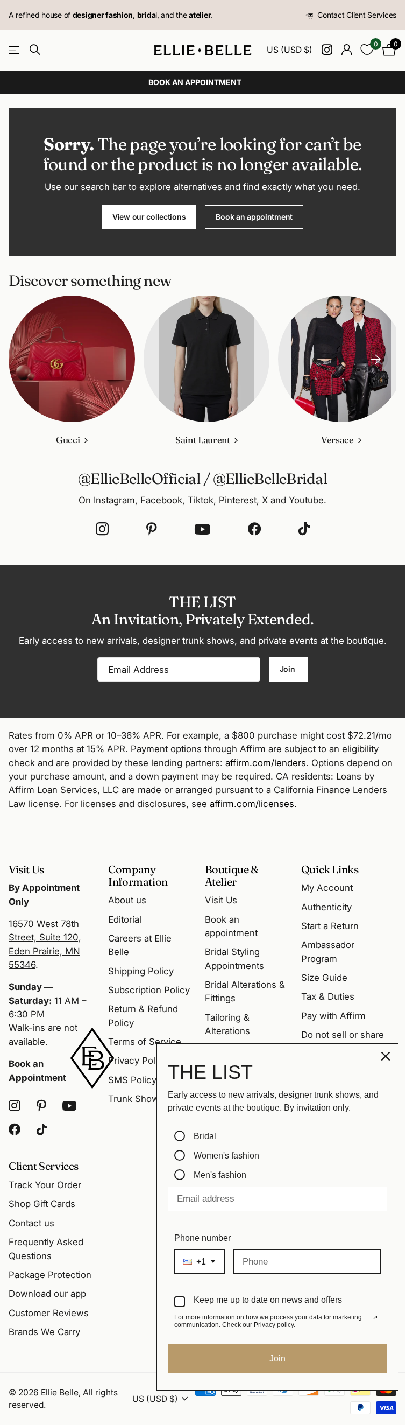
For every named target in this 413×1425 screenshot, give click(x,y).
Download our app (47, 1293)
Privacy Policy (138, 1060)
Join (288, 666)
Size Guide (324, 977)
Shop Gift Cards (42, 1203)
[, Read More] (326, 50)
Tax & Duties (327, 996)
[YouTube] (202, 526)
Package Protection (50, 1274)
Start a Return (330, 926)
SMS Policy (132, 1079)
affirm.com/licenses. (253, 801)
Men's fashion (220, 1175)
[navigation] (375, 357)
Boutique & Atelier (232, 875)
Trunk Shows (136, 1098)
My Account (327, 887)
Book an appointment (254, 216)
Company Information (138, 875)
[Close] (385, 1056)
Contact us (31, 1222)
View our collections (149, 216)
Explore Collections (15, 50)
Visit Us (221, 900)
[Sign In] (346, 50)
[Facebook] (254, 526)
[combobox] (199, 1261)
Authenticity (326, 906)
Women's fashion (226, 1155)
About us (127, 900)
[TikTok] (304, 526)
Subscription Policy (149, 990)
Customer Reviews (49, 1312)
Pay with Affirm (333, 1015)
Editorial (124, 919)
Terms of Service (144, 1041)
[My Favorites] (367, 50)
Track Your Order (45, 1185)
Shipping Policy (141, 970)
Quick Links (330, 868)
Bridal (205, 1136)
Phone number (202, 1238)
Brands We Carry (44, 1331)
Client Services (44, 1166)
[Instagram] (102, 526)
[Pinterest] (151, 526)
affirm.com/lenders (265, 760)
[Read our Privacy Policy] (374, 1318)
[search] (35, 50)
